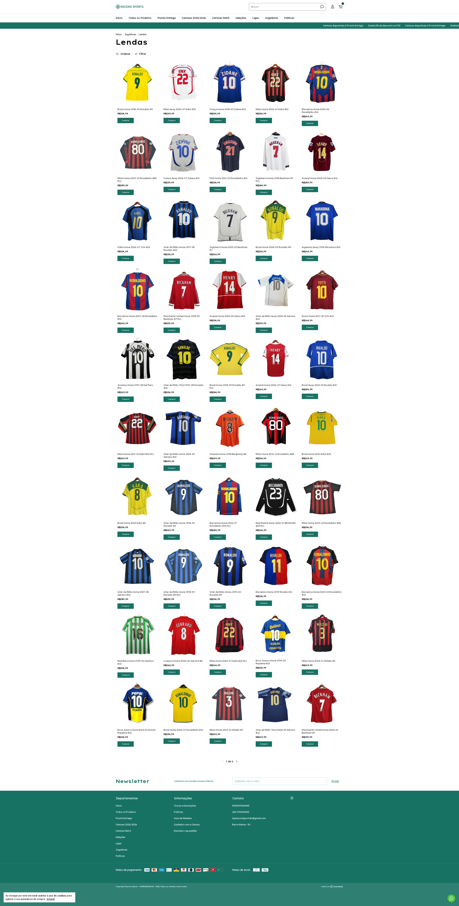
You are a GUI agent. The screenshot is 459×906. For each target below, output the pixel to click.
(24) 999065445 (240, 812)
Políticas (289, 18)
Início (119, 18)
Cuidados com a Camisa (187, 824)
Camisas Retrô (221, 18)
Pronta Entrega (166, 18)
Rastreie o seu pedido (185, 830)
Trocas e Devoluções (185, 805)
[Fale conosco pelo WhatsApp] (451, 898)
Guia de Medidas (183, 818)
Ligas (255, 18)
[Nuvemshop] (332, 887)
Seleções (241, 18)
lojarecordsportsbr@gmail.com (249, 818)
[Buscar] (321, 6)
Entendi (51, 899)
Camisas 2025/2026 (194, 18)
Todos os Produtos (140, 18)
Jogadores (271, 18)
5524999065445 (240, 805)
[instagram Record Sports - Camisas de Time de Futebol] (291, 798)
